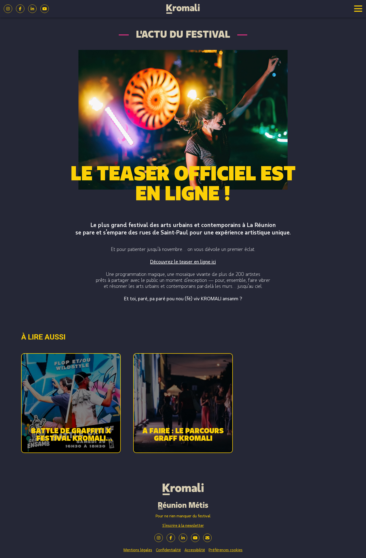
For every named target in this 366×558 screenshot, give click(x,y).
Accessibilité (194, 550)
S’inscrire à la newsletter (183, 526)
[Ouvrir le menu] (358, 8)
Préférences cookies (226, 550)
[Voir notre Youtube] (44, 8)
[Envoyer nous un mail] (207, 538)
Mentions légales (137, 550)
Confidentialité (168, 550)
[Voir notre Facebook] (20, 8)
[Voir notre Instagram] (8, 8)
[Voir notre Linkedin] (32, 8)
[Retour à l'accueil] (183, 9)
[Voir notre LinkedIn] (183, 538)
